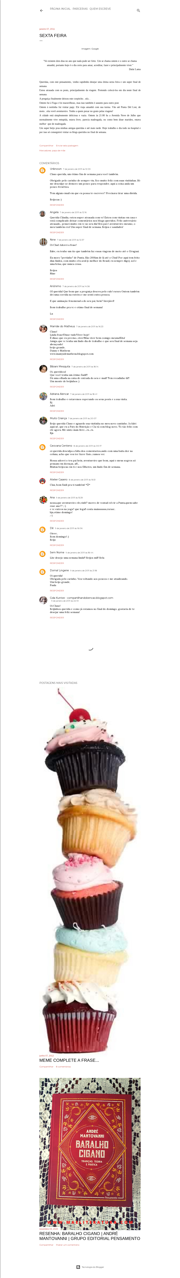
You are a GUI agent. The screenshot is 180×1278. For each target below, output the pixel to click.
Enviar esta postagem (67, 145)
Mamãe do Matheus (62, 326)
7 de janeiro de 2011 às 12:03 (77, 169)
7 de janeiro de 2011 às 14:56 (76, 286)
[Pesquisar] (138, 9)
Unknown (56, 168)
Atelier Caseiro (59, 479)
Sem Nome (57, 552)
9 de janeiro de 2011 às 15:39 (69, 497)
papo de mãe (58, 150)
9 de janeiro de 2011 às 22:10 (65, 600)
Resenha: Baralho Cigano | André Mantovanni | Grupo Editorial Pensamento (89, 1236)
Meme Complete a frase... (69, 1060)
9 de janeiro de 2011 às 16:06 (68, 528)
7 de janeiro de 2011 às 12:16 (73, 212)
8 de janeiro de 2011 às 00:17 (88, 445)
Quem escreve (100, 8)
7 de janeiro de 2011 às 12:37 (70, 239)
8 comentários (63, 1066)
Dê (52, 528)
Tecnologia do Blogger (93, 1267)
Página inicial (60, 8)
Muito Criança (58, 418)
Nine (53, 239)
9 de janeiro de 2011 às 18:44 (79, 552)
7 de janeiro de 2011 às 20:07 (82, 418)
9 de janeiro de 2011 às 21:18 (83, 570)
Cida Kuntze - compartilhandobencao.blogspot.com (81, 597)
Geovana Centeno (61, 445)
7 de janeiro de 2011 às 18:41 (83, 394)
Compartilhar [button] (46, 145)
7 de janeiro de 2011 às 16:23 (89, 326)
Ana (52, 497)
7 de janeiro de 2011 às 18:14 (85, 366)
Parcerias (80, 8)
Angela (54, 212)
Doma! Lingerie (59, 570)
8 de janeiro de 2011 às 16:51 (82, 479)
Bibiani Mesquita (60, 366)
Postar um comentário (67, 1244)
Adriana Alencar (59, 394)
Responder (57, 205)
